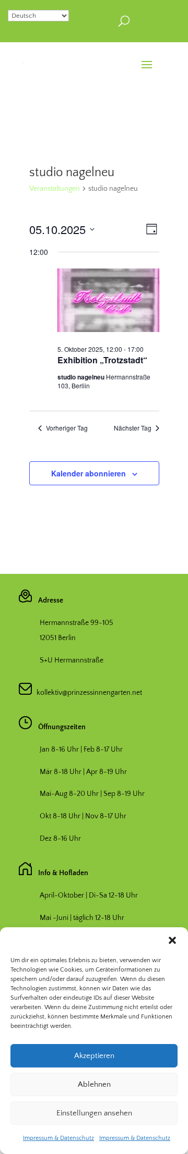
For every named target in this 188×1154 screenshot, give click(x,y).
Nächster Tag (132, 428)
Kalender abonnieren (88, 473)
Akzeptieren (94, 1055)
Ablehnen (94, 1084)
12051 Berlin (58, 638)
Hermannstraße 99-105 (76, 623)
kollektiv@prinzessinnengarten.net (87, 693)
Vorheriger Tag (67, 428)
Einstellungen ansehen (94, 1113)
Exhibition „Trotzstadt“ (102, 360)
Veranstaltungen (54, 189)
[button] (172, 940)
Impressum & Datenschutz (58, 1138)
